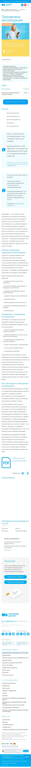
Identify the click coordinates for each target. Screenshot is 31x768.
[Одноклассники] (27, 473)
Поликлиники (6, 59)
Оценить (25, 751)
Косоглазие (5, 531)
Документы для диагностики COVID (12, 662)
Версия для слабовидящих (11, 746)
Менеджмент (6, 685)
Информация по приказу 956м (9, 763)
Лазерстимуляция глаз (13, 116)
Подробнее (9, 50)
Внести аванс (6, 670)
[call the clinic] (22, 5)
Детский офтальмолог (13, 113)
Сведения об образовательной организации (15, 729)
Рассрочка (5, 672)
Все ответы (7, 550)
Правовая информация (15, 582)
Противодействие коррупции (10, 707)
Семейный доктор (7, 643)
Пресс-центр (6, 688)
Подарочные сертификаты (9, 667)
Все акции (9, 52)
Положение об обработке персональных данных (14, 761)
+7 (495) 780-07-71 (10, 621)
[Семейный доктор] (7, 5)
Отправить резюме (7, 724)
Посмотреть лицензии (15, 577)
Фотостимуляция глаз (13, 126)
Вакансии (5, 722)
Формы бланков (6, 660)
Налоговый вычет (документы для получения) (15, 652)
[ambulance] (25, 5)
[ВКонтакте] (22, 473)
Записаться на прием (15, 102)
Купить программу (7, 665)
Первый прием (6, 655)
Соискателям (6, 719)
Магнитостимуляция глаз (14, 119)
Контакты (5, 695)
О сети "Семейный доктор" (9, 680)
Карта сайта (5, 765)
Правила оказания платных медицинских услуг (15, 657)
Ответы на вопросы (7, 675)
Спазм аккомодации (21, 531)
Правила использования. (22, 1)
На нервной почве (21, 643)
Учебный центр (6, 727)
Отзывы (4, 693)
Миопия (18, 528)
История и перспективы (9, 683)
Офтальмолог (10, 123)
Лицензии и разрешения (9, 690)
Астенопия (5, 528)
